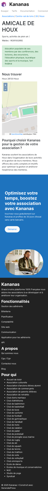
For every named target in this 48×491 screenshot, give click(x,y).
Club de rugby (13, 440)
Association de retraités (18, 394)
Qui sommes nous (9, 353)
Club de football (14, 416)
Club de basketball (15, 406)
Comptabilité (7, 321)
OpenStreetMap (17, 134)
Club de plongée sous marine (20, 437)
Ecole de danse (14, 464)
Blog (3, 369)
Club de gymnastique (17, 418)
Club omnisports (14, 461)
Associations (8, 16)
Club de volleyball (15, 458)
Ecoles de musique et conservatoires (24, 467)
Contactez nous (8, 363)
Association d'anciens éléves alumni (24, 385)
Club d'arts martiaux (16, 397)
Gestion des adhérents (12, 306)
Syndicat (11, 476)
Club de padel (13, 431)
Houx (41, 16)
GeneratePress (8, 488)
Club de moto (13, 425)
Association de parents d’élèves (22, 391)
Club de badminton (16, 403)
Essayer (5, 11)
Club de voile (13, 455)
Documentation (27, 11)
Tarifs (14, 11)
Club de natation (14, 428)
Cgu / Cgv (6, 358)
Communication (8, 332)
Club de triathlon (14, 452)
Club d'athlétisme (15, 400)
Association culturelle (17, 382)
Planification (7, 316)
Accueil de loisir (14, 379)
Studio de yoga (14, 473)
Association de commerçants (20, 388)
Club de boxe (13, 409)
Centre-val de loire (25, 16)
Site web (5, 327)
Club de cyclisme (15, 412)
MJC (9, 470)
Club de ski (12, 443)
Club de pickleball (15, 434)
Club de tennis (13, 449)
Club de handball (15, 422)
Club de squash (14, 446)
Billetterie (6, 311)
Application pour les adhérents (15, 337)
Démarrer (12, 229)
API (3, 342)
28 (36, 16)
